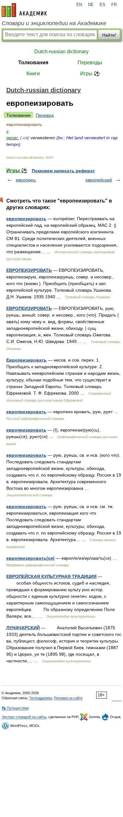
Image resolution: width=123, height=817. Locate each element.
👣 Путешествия (15, 708)
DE (91, 5)
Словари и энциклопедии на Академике (54, 23)
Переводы (90, 62)
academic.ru (24, 10)
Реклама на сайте (68, 698)
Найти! (109, 34)
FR (114, 5)
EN (79, 5)
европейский (98, 179)
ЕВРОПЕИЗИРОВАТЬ (29, 270)
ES (102, 5)
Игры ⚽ (90, 73)
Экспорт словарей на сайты (24, 717)
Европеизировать (26, 360)
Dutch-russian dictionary (61, 51)
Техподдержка (40, 698)
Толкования (33, 62)
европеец (26, 179)
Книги (33, 73)
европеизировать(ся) (30, 558)
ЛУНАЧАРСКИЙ (23, 627)
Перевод (45, 115)
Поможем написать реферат (63, 170)
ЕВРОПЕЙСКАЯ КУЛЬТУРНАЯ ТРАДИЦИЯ (51, 576)
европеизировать (26, 218)
